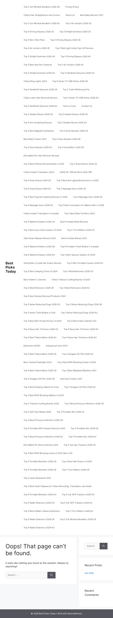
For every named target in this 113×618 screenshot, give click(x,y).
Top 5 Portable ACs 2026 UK (84, 428)
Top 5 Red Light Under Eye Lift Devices (74, 48)
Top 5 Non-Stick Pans (34, 40)
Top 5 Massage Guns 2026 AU (38, 205)
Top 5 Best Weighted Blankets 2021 (79, 370)
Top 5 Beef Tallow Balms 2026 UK (40, 354)
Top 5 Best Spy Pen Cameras (38, 64)
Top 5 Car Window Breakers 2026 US (78, 519)
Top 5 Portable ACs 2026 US (70, 412)
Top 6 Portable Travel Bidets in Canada (79, 246)
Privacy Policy (72, 7)
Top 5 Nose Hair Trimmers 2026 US (41, 329)
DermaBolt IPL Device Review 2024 (41, 445)
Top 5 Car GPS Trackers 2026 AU (76, 502)
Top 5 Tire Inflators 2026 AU (79, 511)
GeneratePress (74, 613)
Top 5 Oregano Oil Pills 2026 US (77, 354)
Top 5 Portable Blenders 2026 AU (40, 494)
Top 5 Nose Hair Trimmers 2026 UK (81, 329)
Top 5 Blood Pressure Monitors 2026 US (84, 403)
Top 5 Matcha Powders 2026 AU (39, 254)
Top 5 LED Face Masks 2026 (37, 412)
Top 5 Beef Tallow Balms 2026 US (40, 370)
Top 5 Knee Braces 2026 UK (37, 180)
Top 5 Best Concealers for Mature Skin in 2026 (81, 205)
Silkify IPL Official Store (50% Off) (76, 172)
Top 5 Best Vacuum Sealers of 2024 (77, 254)
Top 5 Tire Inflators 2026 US (81, 230)
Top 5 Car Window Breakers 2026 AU (42, 23)
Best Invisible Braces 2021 (74, 238)
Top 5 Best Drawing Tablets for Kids (41, 387)
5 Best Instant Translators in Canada (41, 213)
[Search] (51, 575)
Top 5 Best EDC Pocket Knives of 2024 (42, 321)
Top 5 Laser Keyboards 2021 (37, 478)
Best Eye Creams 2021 (71, 378)
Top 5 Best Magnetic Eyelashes (39, 130)
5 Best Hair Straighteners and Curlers (42, 15)
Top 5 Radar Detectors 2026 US (39, 502)
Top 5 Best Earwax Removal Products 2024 (45, 296)
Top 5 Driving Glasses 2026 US (39, 31)
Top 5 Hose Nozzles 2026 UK (66, 139)
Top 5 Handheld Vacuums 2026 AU (40, 106)
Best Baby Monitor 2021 (91, 15)
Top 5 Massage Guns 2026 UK (87, 197)
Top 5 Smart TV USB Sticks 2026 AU (81, 97)
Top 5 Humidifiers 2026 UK (71, 147)
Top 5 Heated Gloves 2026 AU (72, 122)
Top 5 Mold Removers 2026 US (78, 271)
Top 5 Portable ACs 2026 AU (82, 436)
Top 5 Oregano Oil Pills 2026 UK (39, 378)
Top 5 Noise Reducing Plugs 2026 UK (84, 304)
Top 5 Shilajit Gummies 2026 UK (39, 56)
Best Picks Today (11, 267)
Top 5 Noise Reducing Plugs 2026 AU (79, 312)
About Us (70, 15)
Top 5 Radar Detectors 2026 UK (39, 519)
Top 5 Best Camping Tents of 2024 (40, 271)
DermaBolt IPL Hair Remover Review (41, 155)
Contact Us (86, 106)
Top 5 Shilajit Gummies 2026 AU (39, 73)
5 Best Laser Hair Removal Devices (41, 97)
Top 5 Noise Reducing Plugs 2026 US (42, 304)
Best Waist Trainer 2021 (35, 139)
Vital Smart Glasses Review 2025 (40, 238)
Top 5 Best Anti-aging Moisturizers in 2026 (77, 180)
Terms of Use (69, 106)
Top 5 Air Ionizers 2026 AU (70, 64)
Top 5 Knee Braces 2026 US (83, 164)
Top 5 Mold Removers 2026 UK (39, 288)
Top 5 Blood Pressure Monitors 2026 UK (43, 420)
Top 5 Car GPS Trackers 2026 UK (78, 494)
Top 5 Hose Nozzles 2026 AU (38, 147)
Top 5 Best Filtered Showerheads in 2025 (44, 164)
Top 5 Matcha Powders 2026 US (39, 221)
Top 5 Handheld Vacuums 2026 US (77, 73)
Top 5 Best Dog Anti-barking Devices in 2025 (46, 197)
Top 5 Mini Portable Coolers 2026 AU (85, 263)
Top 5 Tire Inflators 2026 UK (75, 469)
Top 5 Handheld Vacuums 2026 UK (40, 89)
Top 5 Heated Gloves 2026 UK (73, 114)
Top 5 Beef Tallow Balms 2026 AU (40, 337)
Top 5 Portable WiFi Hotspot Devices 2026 (44, 428)
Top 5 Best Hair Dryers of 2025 (77, 461)
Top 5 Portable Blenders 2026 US (40, 461)
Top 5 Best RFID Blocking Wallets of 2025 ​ (44, 395)
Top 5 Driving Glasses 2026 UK (65, 40)
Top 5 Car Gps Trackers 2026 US (80, 445)
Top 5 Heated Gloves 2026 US (38, 114)
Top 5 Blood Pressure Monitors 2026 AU (43, 436)
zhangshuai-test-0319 (56, 345)
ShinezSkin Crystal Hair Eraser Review (42, 263)
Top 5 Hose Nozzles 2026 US (74, 130)
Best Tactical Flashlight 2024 (38, 362)
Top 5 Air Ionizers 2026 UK (37, 48)
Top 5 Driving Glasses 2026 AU (75, 56)
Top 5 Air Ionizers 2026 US (78, 23)
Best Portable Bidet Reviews (74, 221)
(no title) (89, 573)
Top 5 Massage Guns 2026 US (71, 188)
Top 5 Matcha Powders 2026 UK (39, 246)
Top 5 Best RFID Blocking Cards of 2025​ (76, 362)
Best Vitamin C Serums (35, 279)
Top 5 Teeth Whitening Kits (76, 89)
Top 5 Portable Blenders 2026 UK (40, 469)
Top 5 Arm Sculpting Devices (38, 122)
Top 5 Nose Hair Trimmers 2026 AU (79, 337)
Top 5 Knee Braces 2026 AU (37, 188)
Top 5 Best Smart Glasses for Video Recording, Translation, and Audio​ (58, 486)
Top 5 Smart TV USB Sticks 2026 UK (70, 81)
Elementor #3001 (32, 345)
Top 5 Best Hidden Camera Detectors (42, 511)
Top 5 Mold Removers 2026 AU (74, 288)
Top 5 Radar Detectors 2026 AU (39, 527)
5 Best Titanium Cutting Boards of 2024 (71, 279)
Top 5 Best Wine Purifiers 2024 (79, 213)
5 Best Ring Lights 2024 (35, 81)
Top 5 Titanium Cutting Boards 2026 (41, 403)
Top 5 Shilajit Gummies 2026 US (75, 31)
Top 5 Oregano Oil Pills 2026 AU (79, 387)
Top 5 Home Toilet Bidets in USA (39, 312)
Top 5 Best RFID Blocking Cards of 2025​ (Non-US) (48, 453)
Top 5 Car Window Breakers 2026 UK (42, 7)
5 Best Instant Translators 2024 (39, 172)
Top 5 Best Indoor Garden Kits (81, 321)
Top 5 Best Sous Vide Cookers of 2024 (42, 230)
